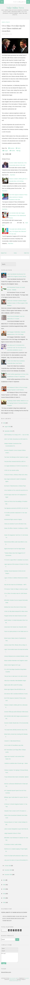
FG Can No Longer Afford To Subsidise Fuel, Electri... (16, 560)
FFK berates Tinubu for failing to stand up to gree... (16, 589)
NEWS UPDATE (6, 22)
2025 (4, 898)
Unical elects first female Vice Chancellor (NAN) (15, 627)
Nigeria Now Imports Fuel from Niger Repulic (14, 548)
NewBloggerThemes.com (15, 980)
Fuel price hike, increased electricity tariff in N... (15, 461)
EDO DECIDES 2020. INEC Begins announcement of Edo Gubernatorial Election (17, 215)
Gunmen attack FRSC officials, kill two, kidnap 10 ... (16, 645)
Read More (12, 175)
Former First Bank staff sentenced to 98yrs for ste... (16, 855)
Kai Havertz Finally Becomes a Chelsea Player (15, 486)
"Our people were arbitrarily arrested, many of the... (16, 729)
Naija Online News (15, 7)
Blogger (27, 978)
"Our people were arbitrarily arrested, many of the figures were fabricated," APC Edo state (17, 231)
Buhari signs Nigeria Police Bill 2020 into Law (14, 689)
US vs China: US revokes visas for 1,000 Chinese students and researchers (13, 28)
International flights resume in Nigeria (13, 519)
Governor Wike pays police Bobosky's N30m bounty (16, 712)
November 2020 (8, 870)
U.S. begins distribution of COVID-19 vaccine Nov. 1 (16, 466)
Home (15, 253)
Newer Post (3, 253)
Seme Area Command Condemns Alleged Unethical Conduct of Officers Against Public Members (17, 303)
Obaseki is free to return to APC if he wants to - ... (16, 811)
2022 (4, 884)
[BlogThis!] (7, 154)
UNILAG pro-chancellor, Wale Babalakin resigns (15, 680)
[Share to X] (9, 154)
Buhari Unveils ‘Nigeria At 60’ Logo (12, 665)
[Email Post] (3, 154)
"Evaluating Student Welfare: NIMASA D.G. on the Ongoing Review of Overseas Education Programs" (17, 403)
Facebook (12, 148)
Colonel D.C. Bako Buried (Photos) (12, 741)
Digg (19, 150)
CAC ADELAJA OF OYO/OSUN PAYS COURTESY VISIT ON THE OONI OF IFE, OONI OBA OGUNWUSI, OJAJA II (16, 347)
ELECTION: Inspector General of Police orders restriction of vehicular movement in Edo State (18, 197)
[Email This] (6, 154)
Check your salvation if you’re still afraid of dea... (15, 524)
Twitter (18, 148)
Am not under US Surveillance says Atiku (13, 745)
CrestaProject (12, 979)
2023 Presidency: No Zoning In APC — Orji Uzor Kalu (16, 434)
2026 (4, 902)
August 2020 (7, 426)
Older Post (26, 253)
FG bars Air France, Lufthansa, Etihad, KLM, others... (16, 474)
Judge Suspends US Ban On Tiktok (12, 833)
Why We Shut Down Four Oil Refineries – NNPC (15, 584)
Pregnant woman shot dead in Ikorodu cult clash (15, 616)
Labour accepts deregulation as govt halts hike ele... (16, 829)
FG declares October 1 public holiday (12, 844)
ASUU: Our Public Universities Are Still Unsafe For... (16, 439)
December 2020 (8, 874)
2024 (4, 893)
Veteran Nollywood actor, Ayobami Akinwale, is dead (16, 656)
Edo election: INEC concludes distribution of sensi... (16, 694)
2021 (4, 880)
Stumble (13, 150)
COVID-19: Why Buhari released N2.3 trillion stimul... (16, 611)
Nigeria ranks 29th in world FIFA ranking (13, 685)
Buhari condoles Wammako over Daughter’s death (15, 660)
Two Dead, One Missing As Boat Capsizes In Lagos (16, 457)
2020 (4, 423)
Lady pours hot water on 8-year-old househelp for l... (16, 860)
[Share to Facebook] (10, 154)
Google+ (6, 150)
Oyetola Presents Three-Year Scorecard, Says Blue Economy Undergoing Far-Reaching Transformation (14, 918)
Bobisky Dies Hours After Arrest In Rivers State (15, 607)
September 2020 (8, 431)
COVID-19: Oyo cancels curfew (11, 470)
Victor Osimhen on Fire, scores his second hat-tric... (16, 490)
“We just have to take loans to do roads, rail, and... (15, 676)
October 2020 (8, 865)
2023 (4, 889)
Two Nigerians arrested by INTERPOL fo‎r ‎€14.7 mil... (16, 508)
